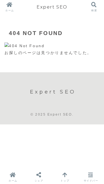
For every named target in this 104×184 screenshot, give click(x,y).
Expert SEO (52, 7)
